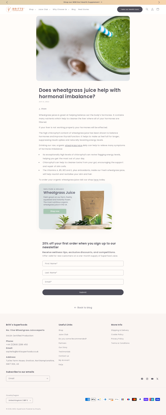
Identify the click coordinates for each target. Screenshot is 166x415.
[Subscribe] (47, 378)
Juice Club (63, 334)
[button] (32, 9)
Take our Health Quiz (130, 9)
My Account (64, 360)
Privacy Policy (117, 339)
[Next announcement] (159, 2)
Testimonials (64, 351)
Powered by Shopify (33, 409)
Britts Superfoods (19, 409)
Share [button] (44, 109)
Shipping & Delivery (120, 330)
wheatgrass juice (73, 145)
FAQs (61, 364)
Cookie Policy (117, 334)
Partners (62, 343)
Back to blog (85, 307)
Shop (61, 330)
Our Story (63, 347)
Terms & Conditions (120, 343)
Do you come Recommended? (73, 339)
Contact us (64, 356)
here (96, 179)
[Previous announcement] (7, 2)
